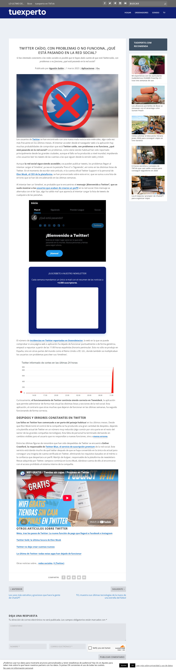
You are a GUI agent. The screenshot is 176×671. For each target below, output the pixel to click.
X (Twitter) (58, 563)
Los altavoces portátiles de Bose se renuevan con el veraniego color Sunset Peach (147, 108)
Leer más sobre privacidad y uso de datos (154, 665)
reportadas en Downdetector (56, 340)
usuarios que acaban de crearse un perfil (57, 188)
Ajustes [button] (123, 665)
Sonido (155, 13)
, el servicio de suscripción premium (70, 446)
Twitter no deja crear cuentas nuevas (35, 546)
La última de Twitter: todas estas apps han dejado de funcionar (48, 553)
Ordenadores (141, 13)
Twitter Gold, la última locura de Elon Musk (38, 540)
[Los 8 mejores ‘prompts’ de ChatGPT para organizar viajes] (148, 185)
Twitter (36, 139)
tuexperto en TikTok (45, 3)
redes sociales (45, 563)
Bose (29, 3)
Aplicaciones (87, 68)
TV (164, 13)
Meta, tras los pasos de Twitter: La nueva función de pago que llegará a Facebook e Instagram (64, 533)
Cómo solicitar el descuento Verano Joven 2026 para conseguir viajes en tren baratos (147, 138)
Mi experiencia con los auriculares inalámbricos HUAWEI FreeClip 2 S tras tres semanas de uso (147, 78)
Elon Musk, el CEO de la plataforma (34, 174)
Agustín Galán (56, 68)
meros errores (100, 436)
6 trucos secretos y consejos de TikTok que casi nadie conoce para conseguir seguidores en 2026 (147, 168)
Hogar (128, 13)
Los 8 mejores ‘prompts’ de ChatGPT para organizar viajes (148, 197)
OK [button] (132, 665)
